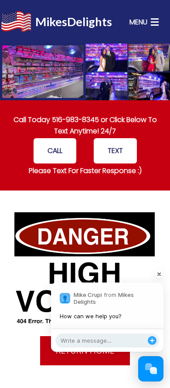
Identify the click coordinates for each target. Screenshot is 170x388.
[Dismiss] (159, 274)
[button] (55, 150)
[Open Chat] (150, 368)
